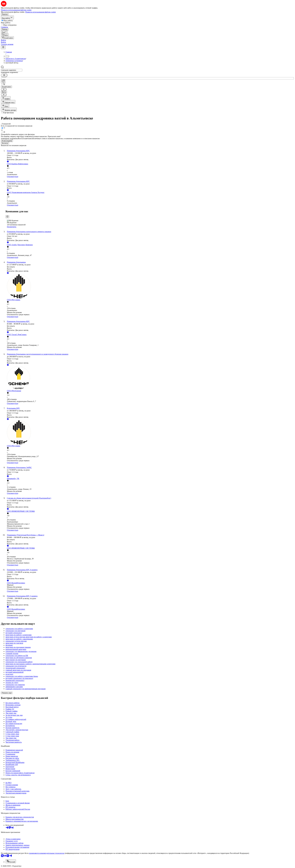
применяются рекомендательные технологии (46, 853)
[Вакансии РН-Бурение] (150, 378)
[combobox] (11, 70)
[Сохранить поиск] (3, 81)
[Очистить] (4, 75)
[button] (3, 40)
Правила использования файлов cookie (40, 12)
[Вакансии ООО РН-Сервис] (150, 286)
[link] (5, 34)
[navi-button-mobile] (3, 47)
